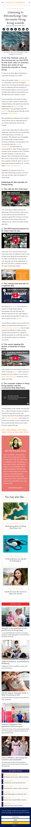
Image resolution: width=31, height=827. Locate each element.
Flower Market (13, 113)
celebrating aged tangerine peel (14, 783)
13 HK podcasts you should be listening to (15, 560)
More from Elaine (14, 488)
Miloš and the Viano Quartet (13, 805)
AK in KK (13, 307)
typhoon (19, 318)
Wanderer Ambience (12, 418)
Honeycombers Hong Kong (15, 2)
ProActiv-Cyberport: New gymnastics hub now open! (12, 725)
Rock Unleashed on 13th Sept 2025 (15, 794)
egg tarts (5, 111)
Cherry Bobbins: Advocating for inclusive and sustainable (14, 759)
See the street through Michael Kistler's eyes (22, 276)
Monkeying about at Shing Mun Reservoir (15, 527)
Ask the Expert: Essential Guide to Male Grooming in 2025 (15, 694)
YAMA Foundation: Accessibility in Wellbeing (15, 662)
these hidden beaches (9, 377)
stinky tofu (16, 106)
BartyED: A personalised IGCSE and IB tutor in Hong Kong (14, 629)
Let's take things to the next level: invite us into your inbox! (15, 431)
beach (16, 372)
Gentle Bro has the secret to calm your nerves (16, 593)
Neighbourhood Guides (15, 8)
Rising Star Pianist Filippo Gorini (15, 800)
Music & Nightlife (15, 556)
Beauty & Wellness (16, 589)
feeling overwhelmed (12, 166)
